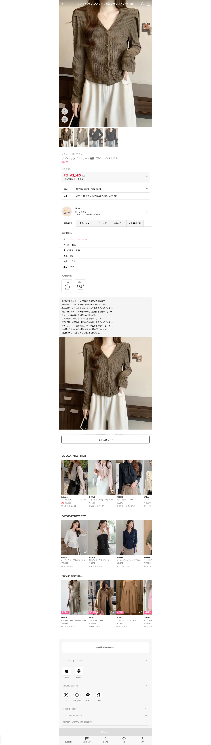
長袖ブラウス (76, 154)
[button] (147, 60)
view (146, 211)
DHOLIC (92, 497)
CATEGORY (68, 742)
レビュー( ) (101, 223)
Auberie (64, 557)
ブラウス (65, 154)
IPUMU (64, 618)
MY (142, 742)
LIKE (124, 742)
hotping (64, 497)
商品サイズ (84, 223)
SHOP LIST (86, 742)
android (79, 677)
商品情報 (68, 223)
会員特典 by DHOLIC (105, 647)
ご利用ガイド (135, 223)
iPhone (67, 677)
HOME (105, 742)
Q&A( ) (118, 223)
